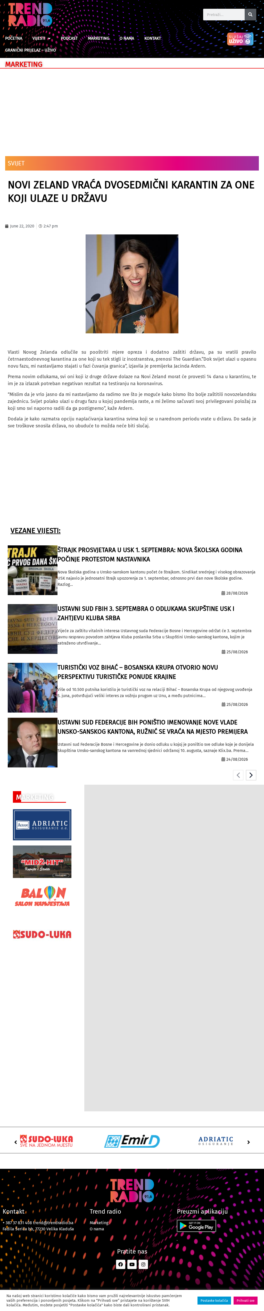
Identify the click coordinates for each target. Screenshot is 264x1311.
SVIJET (16, 163)
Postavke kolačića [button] (214, 1300)
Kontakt (152, 38)
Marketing (98, 38)
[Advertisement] (132, 110)
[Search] (250, 14)
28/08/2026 (237, 593)
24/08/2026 (237, 759)
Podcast (69, 38)
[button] (15, 1142)
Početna (13, 38)
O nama (127, 38)
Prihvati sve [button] (245, 1300)
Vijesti (38, 38)
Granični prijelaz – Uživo (30, 50)
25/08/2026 (237, 651)
